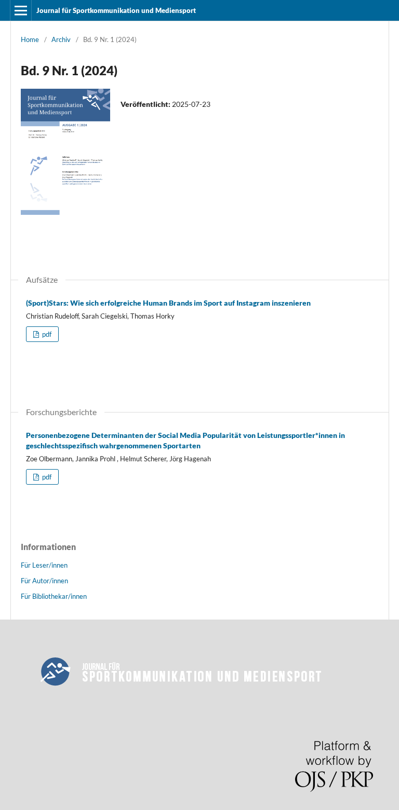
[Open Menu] (20, 10)
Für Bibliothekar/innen (54, 596)
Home (30, 39)
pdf (46, 334)
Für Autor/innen (44, 580)
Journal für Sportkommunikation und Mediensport (116, 10)
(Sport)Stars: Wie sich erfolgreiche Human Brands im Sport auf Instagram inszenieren (168, 302)
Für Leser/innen (44, 565)
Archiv (61, 39)
